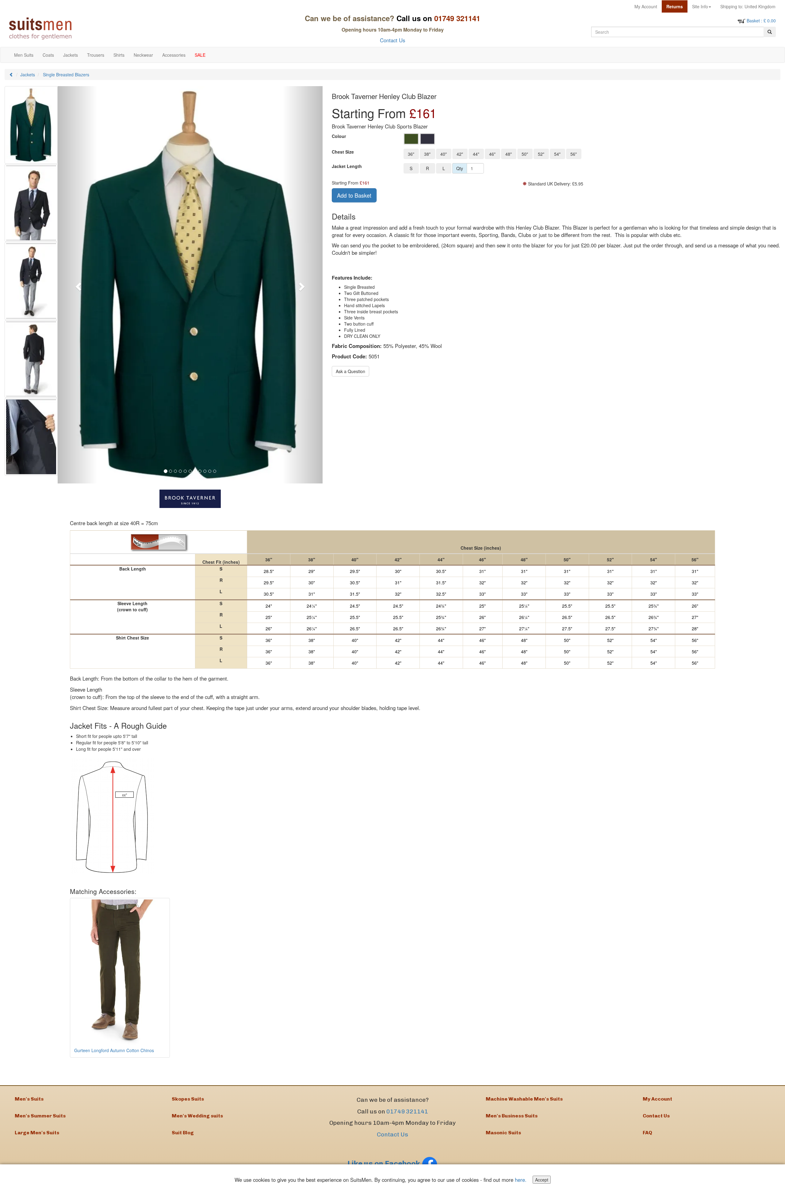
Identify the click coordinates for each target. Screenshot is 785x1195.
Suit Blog (183, 1133)
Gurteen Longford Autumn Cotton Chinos (114, 1050)
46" (492, 154)
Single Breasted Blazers (66, 74)
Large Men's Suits (37, 1133)
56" (573, 154)
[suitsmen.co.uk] (101, 28)
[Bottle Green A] (411, 139)
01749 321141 (407, 1111)
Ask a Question (350, 371)
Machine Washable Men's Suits (524, 1099)
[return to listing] (11, 74)
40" (443, 154)
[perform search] (770, 32)
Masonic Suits (503, 1133)
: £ (761, 20)
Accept (541, 1180)
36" (411, 154)
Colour (339, 136)
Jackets (27, 74)
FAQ (647, 1133)
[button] (78, 284)
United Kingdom (747, 6)
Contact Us (392, 40)
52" (541, 154)
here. (521, 1179)
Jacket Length (347, 166)
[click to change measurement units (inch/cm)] (158, 542)
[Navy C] (427, 139)
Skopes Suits (188, 1099)
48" (508, 154)
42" (460, 154)
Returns (674, 6)
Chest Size (343, 152)
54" (557, 154)
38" (427, 154)
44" (476, 154)
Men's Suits (29, 1099)
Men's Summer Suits (40, 1116)
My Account (645, 6)
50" (525, 154)
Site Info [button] (700, 6)
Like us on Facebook (384, 1163)
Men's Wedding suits (197, 1116)
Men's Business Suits (512, 1116)
